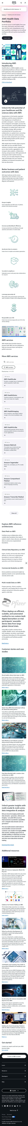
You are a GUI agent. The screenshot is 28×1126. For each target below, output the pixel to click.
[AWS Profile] (25, 2)
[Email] (20, 1106)
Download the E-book (8, 845)
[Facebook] (5, 1106)
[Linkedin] (7, 1106)
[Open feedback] (26, 563)
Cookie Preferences (6, 1119)
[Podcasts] (17, 1106)
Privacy (3, 1114)
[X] (2, 1106)
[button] (12, 9)
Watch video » (5, 687)
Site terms (9, 1114)
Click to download (7, 82)
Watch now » (5, 888)
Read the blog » (5, 787)
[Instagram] (10, 1106)
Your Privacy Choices (7, 1116)
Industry (4, 14)
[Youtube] (15, 1106)
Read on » (4, 1036)
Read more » (5, 643)
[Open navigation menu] (2, 3)
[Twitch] (12, 1106)
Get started (5, 1050)
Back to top (13, 1110)
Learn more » (5, 915)
